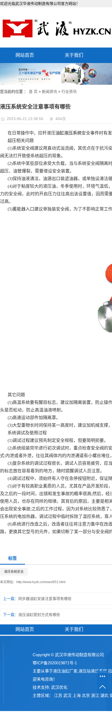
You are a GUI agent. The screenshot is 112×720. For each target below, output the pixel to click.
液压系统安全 (14, 572)
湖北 (104, 695)
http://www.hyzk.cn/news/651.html (41, 582)
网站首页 (24, 55)
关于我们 (74, 55)
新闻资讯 (49, 91)
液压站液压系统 (93, 671)
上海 (77, 695)
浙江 (95, 695)
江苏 (58, 695)
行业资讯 (69, 91)
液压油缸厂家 (65, 671)
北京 (86, 695)
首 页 (33, 91)
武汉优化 (59, 687)
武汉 (67, 695)
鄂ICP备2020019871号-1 (55, 663)
